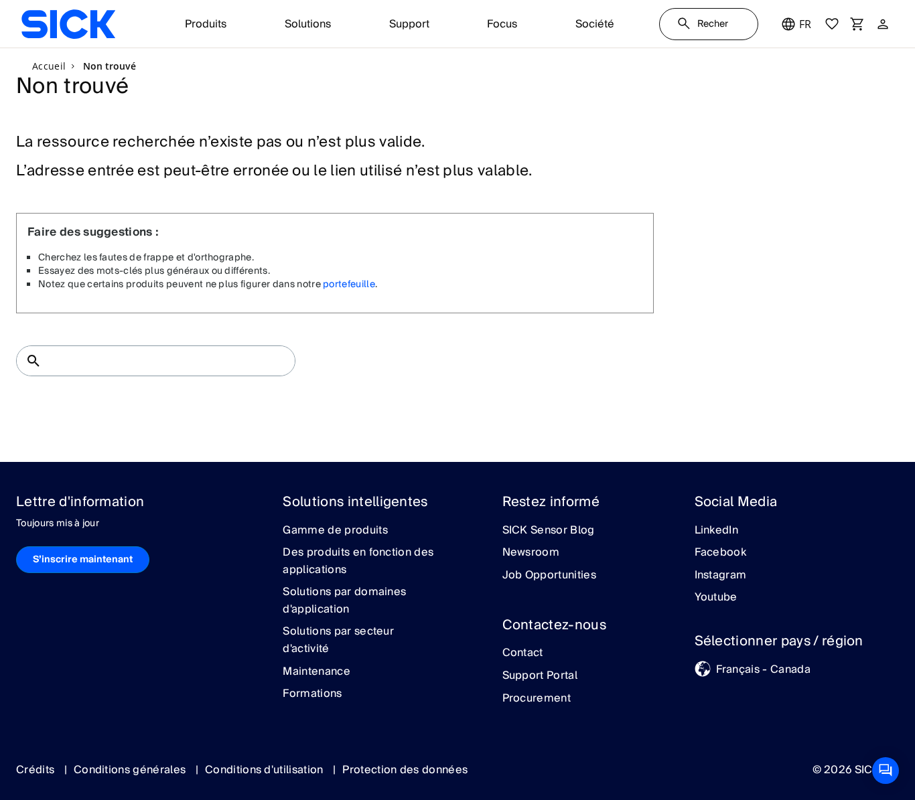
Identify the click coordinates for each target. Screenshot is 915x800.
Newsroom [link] (531, 553)
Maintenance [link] (316, 672)
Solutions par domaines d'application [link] (344, 601)
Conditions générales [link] (131, 770)
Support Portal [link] (539, 676)
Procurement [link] (536, 699)
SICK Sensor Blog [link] (548, 531)
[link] (68, 24)
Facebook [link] (721, 553)
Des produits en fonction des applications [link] (358, 561)
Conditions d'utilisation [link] (265, 770)
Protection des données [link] (405, 770)
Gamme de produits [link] (335, 531)
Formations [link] (312, 694)
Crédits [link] (37, 770)
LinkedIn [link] (717, 531)
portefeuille (349, 284)
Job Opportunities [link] (549, 575)
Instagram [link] (721, 575)
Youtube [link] (716, 598)
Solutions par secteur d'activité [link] (338, 640)
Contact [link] (522, 653)
